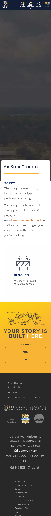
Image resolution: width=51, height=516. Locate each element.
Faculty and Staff (22, 508)
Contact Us (19, 497)
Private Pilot (13, 392)
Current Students (22, 504)
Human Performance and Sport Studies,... (25, 397)
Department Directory (24, 500)
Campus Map (27, 450)
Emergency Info (21, 493)
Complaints (19, 485)
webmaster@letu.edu (27, 220)
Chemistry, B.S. (14, 387)
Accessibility (20, 481)
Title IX (29, 485)
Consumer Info (21, 489)
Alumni (17, 512)
